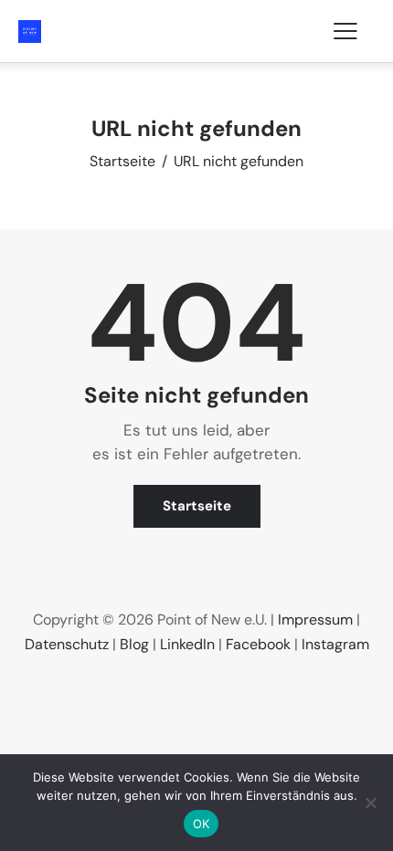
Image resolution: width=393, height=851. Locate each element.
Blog (134, 644)
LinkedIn (187, 644)
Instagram (335, 644)
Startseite (122, 161)
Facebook (258, 644)
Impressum (315, 619)
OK (201, 823)
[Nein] (370, 802)
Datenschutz (67, 644)
